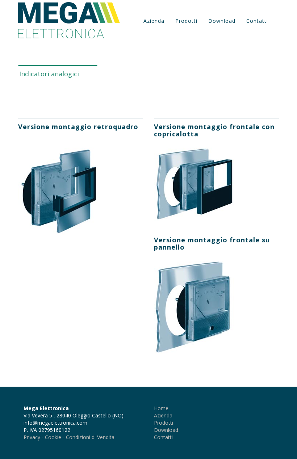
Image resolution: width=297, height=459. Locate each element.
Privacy (32, 437)
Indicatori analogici (49, 73)
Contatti (257, 20)
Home (161, 408)
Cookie (53, 437)
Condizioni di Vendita (90, 437)
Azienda (153, 20)
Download (221, 20)
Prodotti (186, 20)
